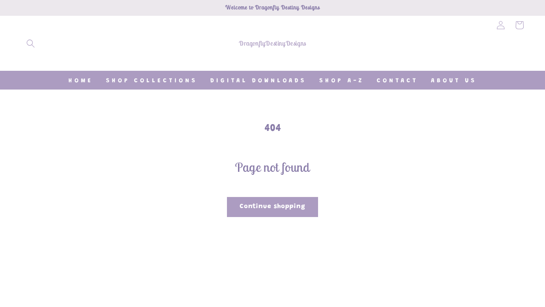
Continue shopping (272, 206)
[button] (30, 43)
